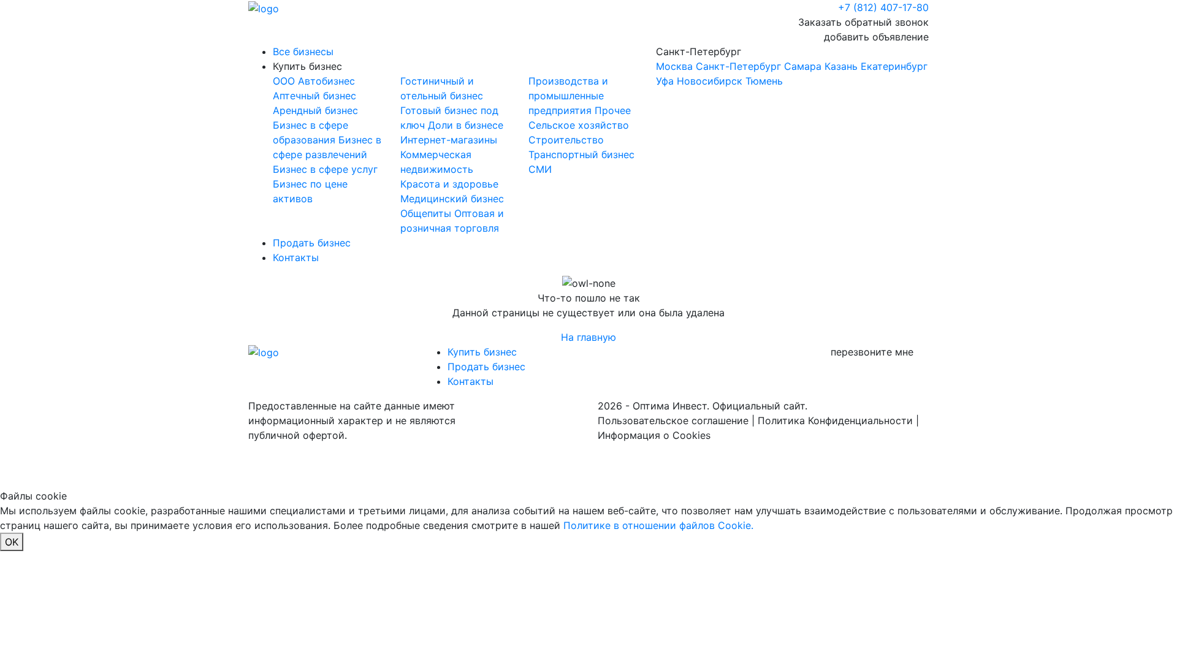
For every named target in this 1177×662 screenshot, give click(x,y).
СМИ (540, 169)
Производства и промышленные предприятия (568, 95)
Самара (802, 66)
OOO (285, 81)
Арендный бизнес (315, 110)
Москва (674, 66)
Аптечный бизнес (314, 95)
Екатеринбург (894, 66)
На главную (588, 337)
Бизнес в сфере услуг (325, 169)
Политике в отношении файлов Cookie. (658, 525)
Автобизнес (326, 81)
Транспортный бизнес (581, 154)
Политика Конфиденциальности (835, 420)
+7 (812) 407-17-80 (883, 7)
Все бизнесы (303, 51)
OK (11, 542)
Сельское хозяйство (578, 125)
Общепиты (427, 213)
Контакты (296, 257)
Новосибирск (709, 81)
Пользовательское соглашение (673, 420)
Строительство (566, 140)
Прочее (613, 110)
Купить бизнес (307, 66)
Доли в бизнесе (465, 125)
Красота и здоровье (449, 184)
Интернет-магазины (448, 140)
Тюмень (764, 81)
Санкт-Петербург (792, 66)
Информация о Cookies (654, 435)
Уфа (665, 81)
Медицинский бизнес (452, 198)
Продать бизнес (312, 243)
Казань (841, 66)
